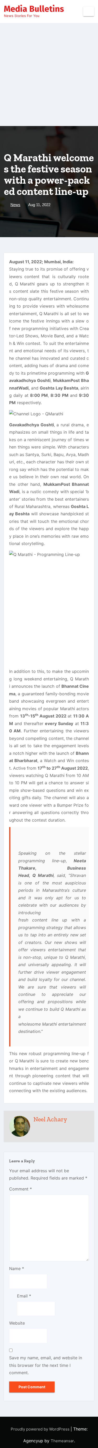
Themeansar (62, 1440)
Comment (20, 1189)
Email (24, 1296)
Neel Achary (50, 1119)
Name (16, 1268)
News (15, 204)
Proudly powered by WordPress (41, 1429)
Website (17, 1323)
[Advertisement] (49, 74)
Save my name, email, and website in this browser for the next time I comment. (45, 1365)
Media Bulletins (34, 9)
